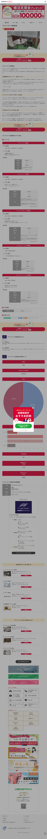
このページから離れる (23, 430)
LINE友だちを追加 (24, 426)
